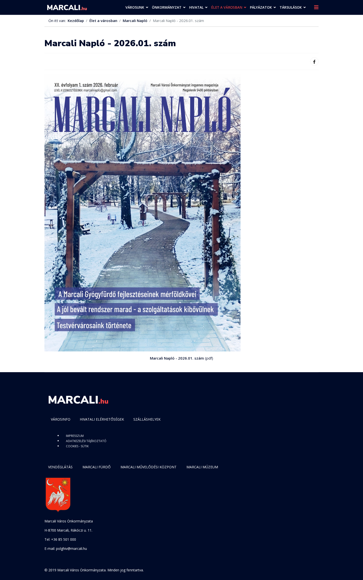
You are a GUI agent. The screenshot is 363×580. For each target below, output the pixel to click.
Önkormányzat (167, 7)
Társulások (291, 7)
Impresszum (75, 436)
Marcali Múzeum (202, 467)
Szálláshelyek (147, 419)
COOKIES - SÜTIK (77, 446)
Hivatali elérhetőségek (102, 419)
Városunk (134, 7)
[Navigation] (316, 7)
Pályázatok (261, 7)
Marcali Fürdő (96, 467)
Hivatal (196, 7)
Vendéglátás (60, 467)
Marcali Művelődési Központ (149, 467)
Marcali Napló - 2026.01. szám (177, 358)
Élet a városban (226, 7)
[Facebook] (314, 61)
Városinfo (60, 419)
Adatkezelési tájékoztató (86, 441)
